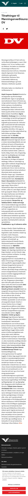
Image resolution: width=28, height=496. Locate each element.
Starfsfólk (4, 467)
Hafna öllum (14, 488)
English (15, 3)
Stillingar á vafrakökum (14, 484)
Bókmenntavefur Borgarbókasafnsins (11, 464)
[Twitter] (7, 29)
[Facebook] (3, 29)
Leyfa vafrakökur (14, 492)
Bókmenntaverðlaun (6, 457)
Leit (21, 3)
